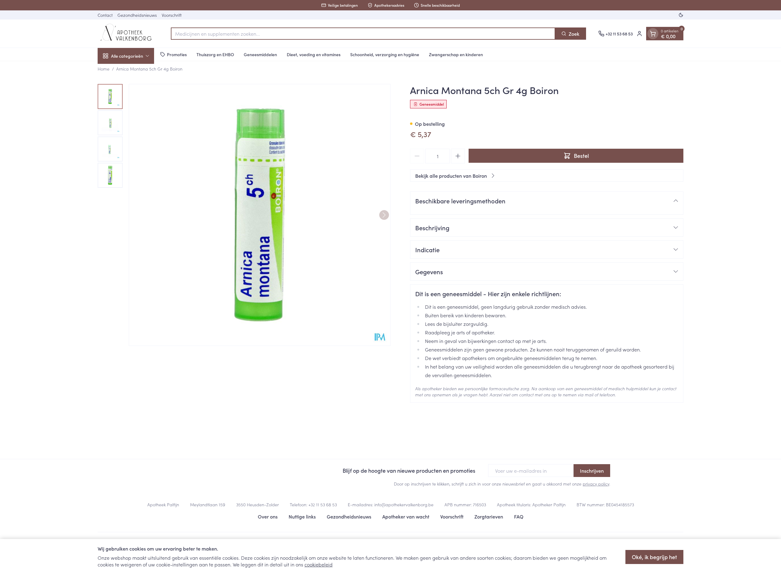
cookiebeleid (318, 564)
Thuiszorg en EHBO (215, 54)
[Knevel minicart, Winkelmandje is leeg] (652, 33)
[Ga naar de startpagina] (128, 33)
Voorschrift (172, 15)
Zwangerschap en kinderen (456, 54)
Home (104, 69)
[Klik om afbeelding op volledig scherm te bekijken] (259, 215)
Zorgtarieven (488, 516)
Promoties (177, 54)
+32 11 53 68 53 (322, 504)
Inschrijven (592, 470)
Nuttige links (302, 516)
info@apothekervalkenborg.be (404, 504)
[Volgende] (384, 215)
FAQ (519, 516)
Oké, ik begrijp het (654, 557)
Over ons (268, 516)
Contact (105, 15)
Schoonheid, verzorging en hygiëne (384, 54)
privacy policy (596, 484)
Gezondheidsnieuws (137, 15)
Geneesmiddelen (260, 54)
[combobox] (363, 33)
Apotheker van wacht (405, 516)
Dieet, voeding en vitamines (313, 54)
